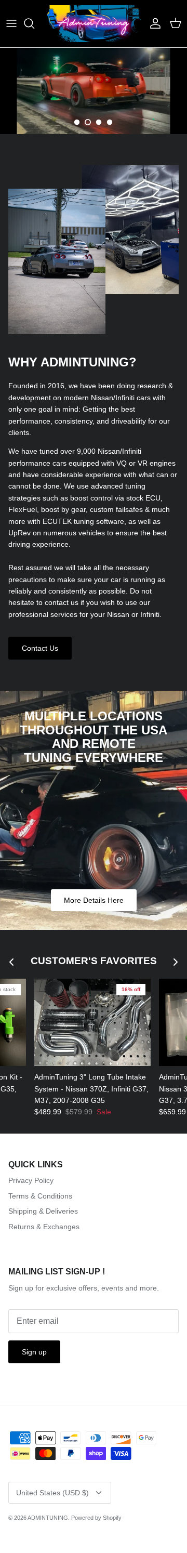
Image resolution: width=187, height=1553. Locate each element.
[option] (93, 91)
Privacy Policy (31, 1180)
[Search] (34, 23)
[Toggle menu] (11, 23)
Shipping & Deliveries (43, 1211)
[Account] (152, 23)
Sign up (34, 1352)
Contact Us (40, 648)
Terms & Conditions (40, 1196)
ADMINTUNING (48, 1518)
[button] (77, 122)
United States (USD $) (52, 1493)
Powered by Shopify (96, 1518)
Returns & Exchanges (43, 1226)
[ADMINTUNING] (93, 23)
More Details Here (94, 900)
